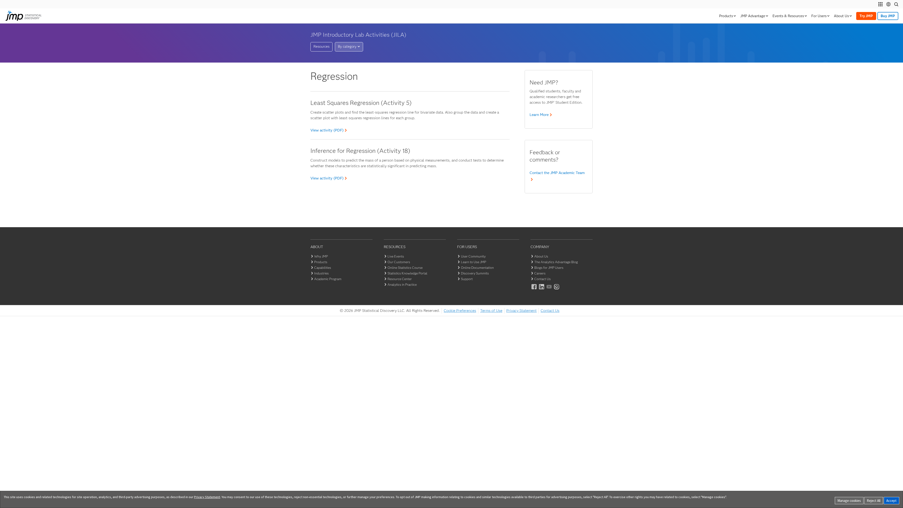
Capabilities (322, 268)
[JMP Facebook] (534, 290)
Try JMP (866, 16)
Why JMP (321, 256)
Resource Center (400, 279)
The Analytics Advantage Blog (556, 262)
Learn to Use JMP (473, 262)
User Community (473, 256)
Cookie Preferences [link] (460, 310)
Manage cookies (849, 500)
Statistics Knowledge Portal (407, 273)
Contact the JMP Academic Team (557, 173)
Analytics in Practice (402, 284)
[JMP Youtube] (549, 290)
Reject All (873, 500)
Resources (321, 46)
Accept (891, 500)
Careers (540, 273)
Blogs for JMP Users (548, 268)
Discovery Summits (475, 273)
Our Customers (399, 262)
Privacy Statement (521, 310)
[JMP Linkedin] (542, 290)
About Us (541, 256)
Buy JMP (888, 16)
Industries (321, 273)
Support (467, 279)
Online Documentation (477, 268)
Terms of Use (491, 310)
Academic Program (327, 279)
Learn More (539, 114)
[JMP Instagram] (557, 290)
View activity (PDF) (327, 130)
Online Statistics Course (405, 268)
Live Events (396, 256)
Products (320, 262)
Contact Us (542, 279)
